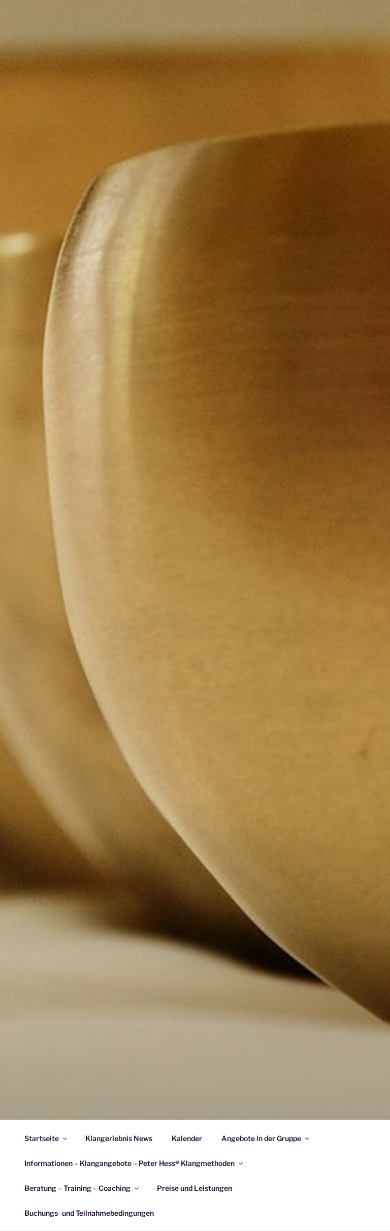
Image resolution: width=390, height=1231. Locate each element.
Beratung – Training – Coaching (77, 1188)
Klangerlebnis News (118, 1138)
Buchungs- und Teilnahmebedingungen (89, 1213)
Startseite (41, 1138)
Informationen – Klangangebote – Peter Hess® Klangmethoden (129, 1163)
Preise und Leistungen (194, 1188)
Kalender (187, 1138)
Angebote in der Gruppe (261, 1138)
